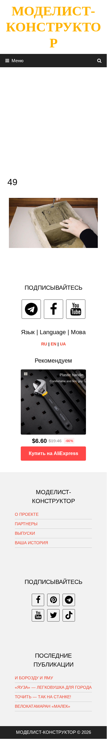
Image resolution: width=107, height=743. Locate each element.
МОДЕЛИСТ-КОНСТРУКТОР (53, 27)
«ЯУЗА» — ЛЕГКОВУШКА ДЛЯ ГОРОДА (53, 687)
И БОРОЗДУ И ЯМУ (34, 677)
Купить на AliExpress (53, 453)
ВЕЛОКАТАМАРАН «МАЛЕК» (42, 706)
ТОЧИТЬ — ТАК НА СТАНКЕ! (43, 696)
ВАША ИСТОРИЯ (31, 542)
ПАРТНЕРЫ (26, 523)
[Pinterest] (53, 600)
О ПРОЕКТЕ (27, 514)
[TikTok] (69, 615)
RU (44, 344)
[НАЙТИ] (99, 60)
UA (63, 344)
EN (53, 344)
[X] (53, 615)
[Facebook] (53, 309)
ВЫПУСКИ (25, 533)
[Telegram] (31, 309)
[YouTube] (75, 309)
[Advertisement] (53, 120)
